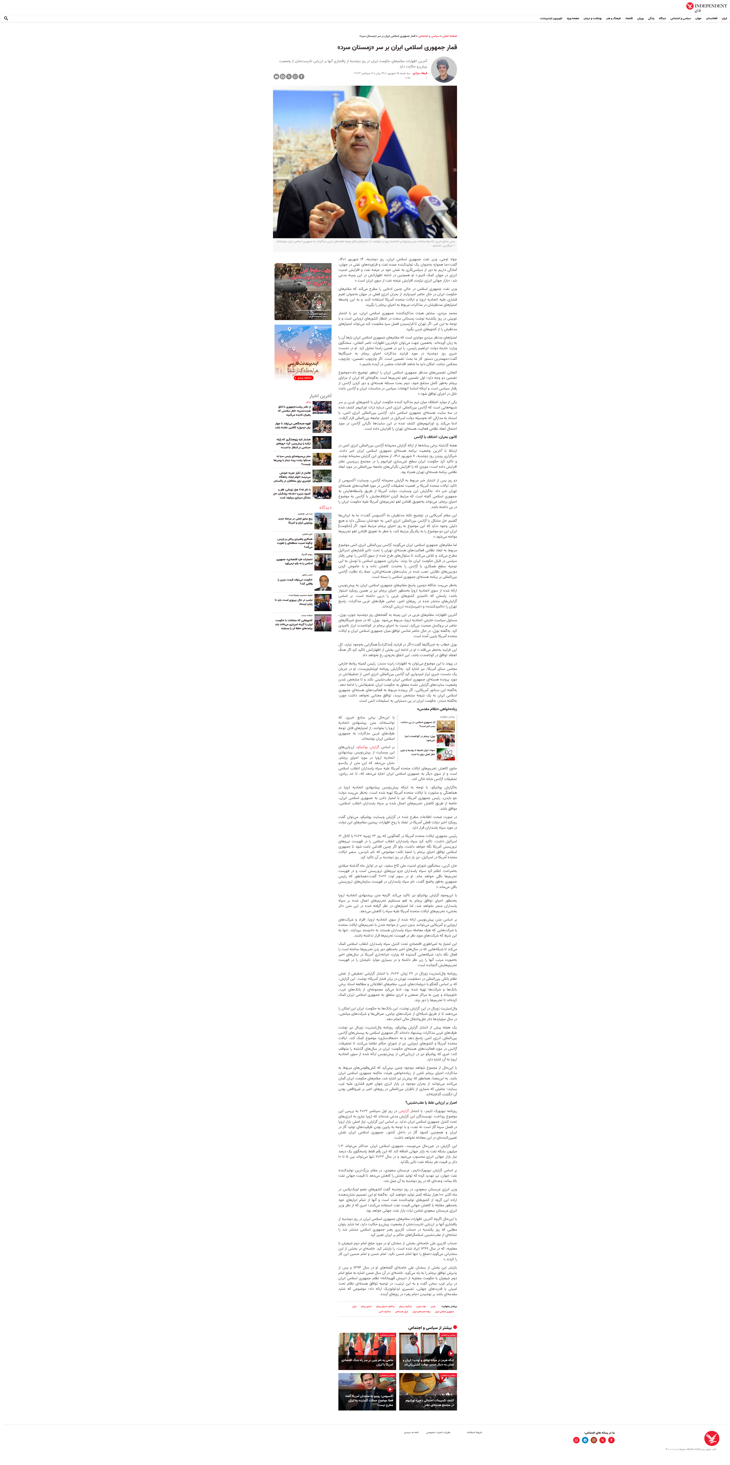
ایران (724, 18)
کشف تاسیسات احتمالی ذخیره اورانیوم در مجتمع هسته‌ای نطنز (429, 1402)
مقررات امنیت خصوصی (438, 1432)
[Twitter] (289, 76)
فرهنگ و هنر (613, 18)
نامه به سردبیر (411, 1432)
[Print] (276, 76)
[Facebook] (301, 76)
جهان (698, 18)
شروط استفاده (474, 1432)
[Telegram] (585, 1440)
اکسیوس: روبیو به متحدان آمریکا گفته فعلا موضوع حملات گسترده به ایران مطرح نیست (369, 1400)
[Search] (6, 18)
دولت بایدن (421, 1306)
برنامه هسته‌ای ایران (421, 1311)
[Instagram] (594, 1440)
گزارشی (403, 1111)
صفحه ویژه (573, 18)
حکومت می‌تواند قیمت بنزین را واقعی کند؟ (295, 581)
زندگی (651, 18)
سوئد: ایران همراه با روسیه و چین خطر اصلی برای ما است (417, 752)
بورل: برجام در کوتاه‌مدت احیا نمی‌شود (420, 738)
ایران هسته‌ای (401, 1311)
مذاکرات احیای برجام (385, 1306)
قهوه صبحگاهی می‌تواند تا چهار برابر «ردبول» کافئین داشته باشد (293, 425)
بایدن (433, 1306)
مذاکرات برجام (405, 1306)
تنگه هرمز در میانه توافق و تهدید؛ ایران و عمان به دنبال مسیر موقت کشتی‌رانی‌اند (428, 1362)
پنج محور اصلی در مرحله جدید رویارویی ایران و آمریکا (295, 521)
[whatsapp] (576, 1440)
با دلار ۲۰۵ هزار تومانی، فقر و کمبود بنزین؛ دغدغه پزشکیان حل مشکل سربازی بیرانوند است (292, 493)
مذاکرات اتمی (385, 1311)
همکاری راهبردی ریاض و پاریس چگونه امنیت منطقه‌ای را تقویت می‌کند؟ (295, 543)
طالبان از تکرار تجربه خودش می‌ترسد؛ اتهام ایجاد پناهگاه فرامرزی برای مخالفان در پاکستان (292, 477)
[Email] (283, 76)
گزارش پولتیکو (368, 747)
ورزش (640, 18)
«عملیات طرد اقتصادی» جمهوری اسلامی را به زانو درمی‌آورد (294, 561)
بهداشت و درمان (593, 18)
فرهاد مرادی (420, 73)
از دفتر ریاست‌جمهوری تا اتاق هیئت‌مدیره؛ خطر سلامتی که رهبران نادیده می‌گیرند (294, 411)
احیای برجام (366, 1306)
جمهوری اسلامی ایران (444, 1311)
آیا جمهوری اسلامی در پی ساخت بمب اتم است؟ (418, 724)
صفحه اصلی (449, 36)
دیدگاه (662, 18)
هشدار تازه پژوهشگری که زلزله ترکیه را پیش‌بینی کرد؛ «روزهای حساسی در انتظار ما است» (293, 443)
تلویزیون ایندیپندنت (551, 18)
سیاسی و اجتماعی (680, 18)
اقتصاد (629, 18)
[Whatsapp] (295, 76)
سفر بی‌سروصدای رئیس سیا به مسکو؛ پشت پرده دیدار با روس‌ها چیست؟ (292, 460)
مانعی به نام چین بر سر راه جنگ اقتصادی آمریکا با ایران (367, 1362)
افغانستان (711, 18)
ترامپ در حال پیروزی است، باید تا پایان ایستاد (294, 602)
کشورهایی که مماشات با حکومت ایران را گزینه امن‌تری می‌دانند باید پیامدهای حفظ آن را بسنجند (294, 624)
